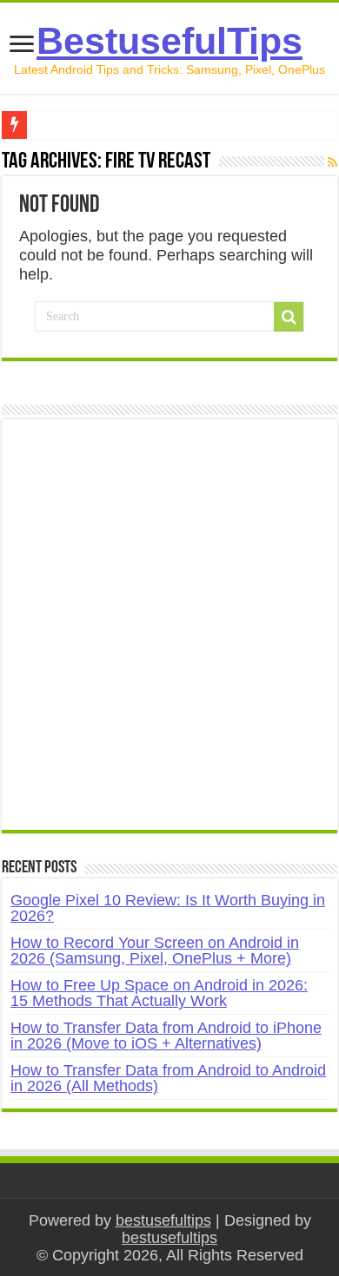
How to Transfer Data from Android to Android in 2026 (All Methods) (168, 1078)
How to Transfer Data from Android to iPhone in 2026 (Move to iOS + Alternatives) (166, 1035)
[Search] (288, 317)
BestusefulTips (169, 41)
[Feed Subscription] (332, 162)
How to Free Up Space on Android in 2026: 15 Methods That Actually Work (159, 993)
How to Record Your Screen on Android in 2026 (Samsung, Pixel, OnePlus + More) (154, 950)
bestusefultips (163, 1220)
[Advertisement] (169, 633)
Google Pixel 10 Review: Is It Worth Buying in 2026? (167, 907)
